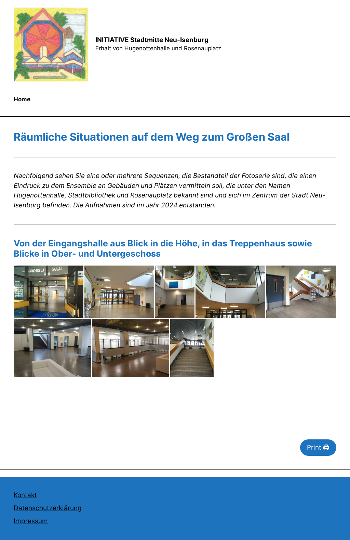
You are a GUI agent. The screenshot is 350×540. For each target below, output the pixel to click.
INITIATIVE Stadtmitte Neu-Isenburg (151, 40)
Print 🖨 (318, 447)
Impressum (31, 521)
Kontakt (25, 495)
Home (22, 99)
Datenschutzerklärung (48, 508)
